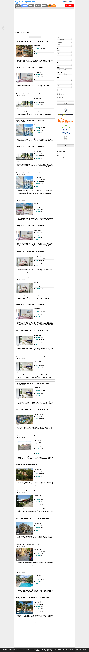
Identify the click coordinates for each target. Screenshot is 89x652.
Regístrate (72, 1)
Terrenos (38, 5)
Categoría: (59, 50)
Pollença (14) (59, 155)
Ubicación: (59, 85)
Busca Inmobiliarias (27, 2)
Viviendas (24, 5)
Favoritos (66, 101)
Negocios (31, 5)
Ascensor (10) (61, 94)
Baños (37, 53)
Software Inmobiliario (25, 7)
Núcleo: (58, 44)
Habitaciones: (59, 78)
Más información (50, 650)
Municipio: (59, 40)
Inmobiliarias (17, 7)
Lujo (59, 93)
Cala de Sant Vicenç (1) (61, 151)
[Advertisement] (44, 20)
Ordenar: (27, 36)
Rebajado (36, 443)
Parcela (37, 453)
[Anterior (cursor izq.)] (3, 28)
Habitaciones (38, 51)
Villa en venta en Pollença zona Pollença (27, 464)
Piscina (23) (61, 97)
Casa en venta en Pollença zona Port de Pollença (30, 67)
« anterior (39, 623)
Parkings (44, 5)
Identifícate (66, 1)
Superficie (38, 50)
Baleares (24, 10)
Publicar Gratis (69, 5)
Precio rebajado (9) (62, 92)
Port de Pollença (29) (61, 157)
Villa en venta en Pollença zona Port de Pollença (30, 571)
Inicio (16, 10)
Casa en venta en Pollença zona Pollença (28, 544)
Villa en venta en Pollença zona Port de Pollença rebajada (32, 597)
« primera (24, 623)
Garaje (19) (61, 95)
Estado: (58, 82)
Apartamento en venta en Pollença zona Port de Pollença (32, 41)
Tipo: (58, 53)
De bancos (61, 89)
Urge (60, 90)
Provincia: (59, 37)
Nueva (65, 103)
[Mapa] (50, 5)
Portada (18, 5)
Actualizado (38, 48)
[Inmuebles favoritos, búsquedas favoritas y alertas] (54, 5)
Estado (37, 102)
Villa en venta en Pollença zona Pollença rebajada (30, 436)
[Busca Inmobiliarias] (17, 3)
